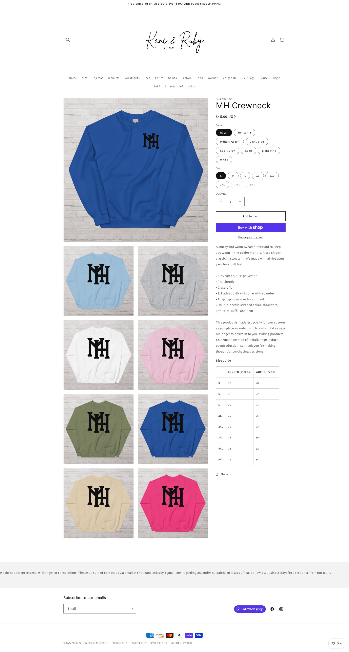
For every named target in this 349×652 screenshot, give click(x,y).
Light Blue (257, 141)
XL (258, 175)
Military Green (230, 141)
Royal (224, 132)
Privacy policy (138, 642)
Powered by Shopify (98, 642)
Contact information (181, 642)
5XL (254, 185)
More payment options (250, 237)
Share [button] (224, 474)
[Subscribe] (131, 608)
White (224, 160)
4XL (239, 185)
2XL (272, 175)
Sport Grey (227, 150)
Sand (248, 150)
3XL (222, 185)
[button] (67, 39)
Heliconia (244, 132)
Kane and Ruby (79, 642)
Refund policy (119, 642)
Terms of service (158, 642)
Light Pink (269, 150)
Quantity (221, 193)
